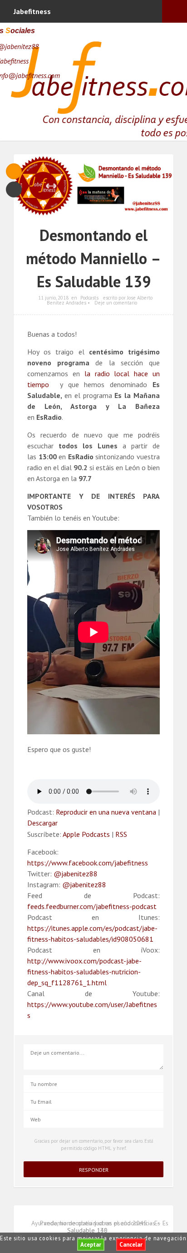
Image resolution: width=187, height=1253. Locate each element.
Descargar (42, 822)
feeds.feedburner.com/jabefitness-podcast (92, 906)
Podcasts (89, 298)
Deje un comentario (115, 303)
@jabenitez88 (76, 873)
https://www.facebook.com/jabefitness (87, 862)
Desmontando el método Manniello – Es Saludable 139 (93, 258)
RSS (121, 834)
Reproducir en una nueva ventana (106, 811)
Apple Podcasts (86, 834)
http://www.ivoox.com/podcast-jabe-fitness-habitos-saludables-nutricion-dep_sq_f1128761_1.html (84, 971)
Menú (174, 11)
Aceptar (90, 1244)
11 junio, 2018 (53, 298)
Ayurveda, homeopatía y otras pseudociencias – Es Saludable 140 (99, 1226)
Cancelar (131, 1244)
